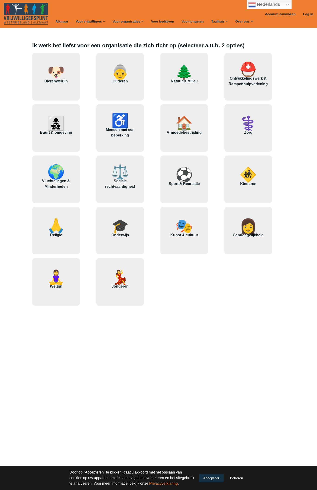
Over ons (242, 21)
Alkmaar (61, 21)
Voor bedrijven (162, 21)
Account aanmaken (280, 14)
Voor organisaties (126, 21)
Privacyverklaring (163, 483)
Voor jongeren (192, 21)
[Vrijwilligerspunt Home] (26, 14)
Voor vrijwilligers (89, 21)
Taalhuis (218, 21)
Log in (308, 14)
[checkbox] (56, 77)
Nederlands (268, 4)
